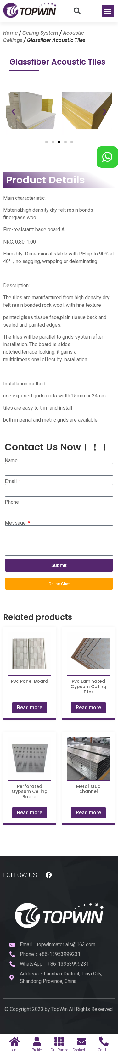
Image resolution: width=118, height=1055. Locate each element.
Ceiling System (40, 33)
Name (11, 460)
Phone (12, 502)
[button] (108, 11)
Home (10, 33)
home (14, 1050)
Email (11, 481)
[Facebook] (49, 875)
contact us (81, 1050)
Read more (29, 707)
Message (16, 522)
